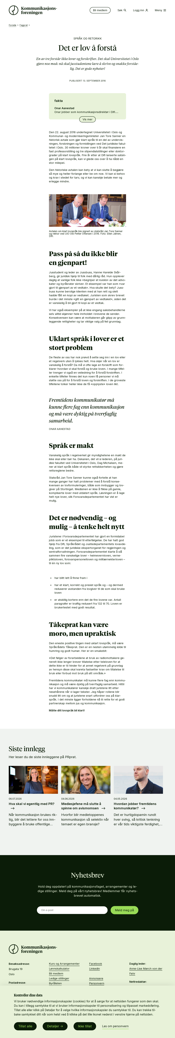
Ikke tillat (85, 1026)
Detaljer (53, 1026)
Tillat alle (25, 1026)
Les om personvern (115, 1026)
